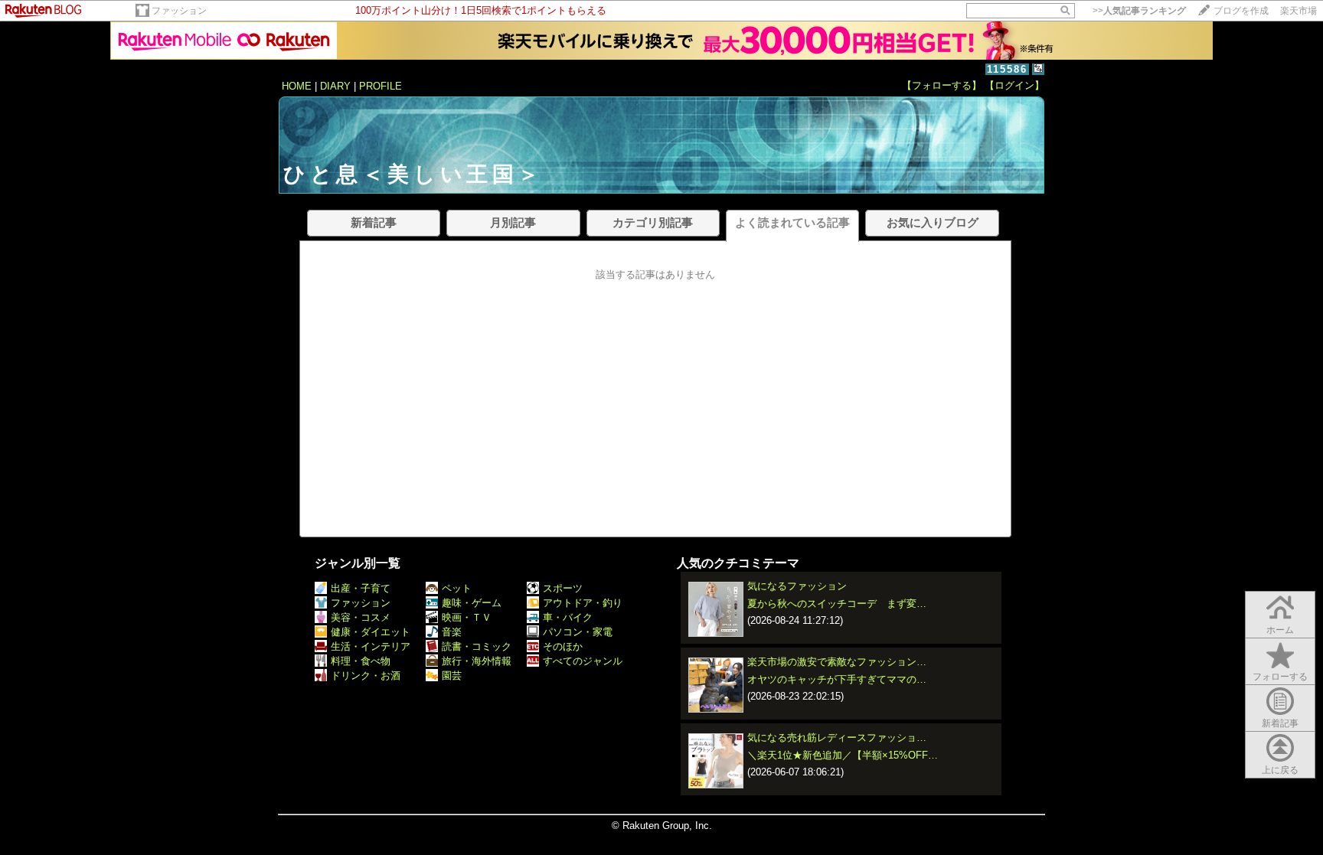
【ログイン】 (1014, 85)
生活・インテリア (370, 646)
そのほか (563, 646)
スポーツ (563, 588)
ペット (457, 588)
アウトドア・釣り (582, 603)
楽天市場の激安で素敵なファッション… (836, 661)
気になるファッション (797, 586)
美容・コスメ (360, 617)
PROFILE (380, 86)
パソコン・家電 (577, 632)
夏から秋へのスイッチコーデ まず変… (836, 603)
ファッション (179, 10)
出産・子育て (360, 588)
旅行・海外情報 (476, 661)
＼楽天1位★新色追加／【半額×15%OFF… (842, 755)
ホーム (1280, 630)
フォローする (1280, 676)
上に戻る (1280, 770)
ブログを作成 (1241, 10)
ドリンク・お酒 (365, 675)
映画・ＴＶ (467, 617)
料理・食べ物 (360, 661)
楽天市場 (1298, 10)
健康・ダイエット (370, 632)
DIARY (335, 86)
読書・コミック (476, 646)
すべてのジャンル (582, 661)
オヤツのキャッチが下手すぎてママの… (836, 679)
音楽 (452, 632)
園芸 (452, 675)
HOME (297, 86)
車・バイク (568, 617)
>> (1139, 10)
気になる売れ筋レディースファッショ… (836, 737)
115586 (1007, 69)
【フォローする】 (942, 85)
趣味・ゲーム (471, 603)
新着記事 (1280, 723)
